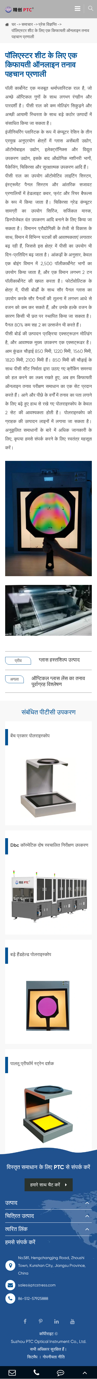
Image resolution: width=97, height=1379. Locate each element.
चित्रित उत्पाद (19, 1216)
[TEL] (36, 1372)
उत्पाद (11, 1203)
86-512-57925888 (33, 1298)
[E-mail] (12, 1372)
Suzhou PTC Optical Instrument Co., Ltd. (48, 1341)
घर (14, 24)
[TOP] (85, 1372)
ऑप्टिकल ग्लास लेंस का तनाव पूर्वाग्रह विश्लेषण (58, 681)
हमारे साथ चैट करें (45, 1184)
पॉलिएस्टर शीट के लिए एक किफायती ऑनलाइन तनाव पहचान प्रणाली (50, 33)
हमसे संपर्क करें (20, 1242)
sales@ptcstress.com (37, 1285)
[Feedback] (61, 1372)
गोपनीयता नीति (54, 1356)
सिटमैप (32, 1356)
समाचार (27, 24)
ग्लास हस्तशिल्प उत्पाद (59, 660)
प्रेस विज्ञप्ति (48, 24)
